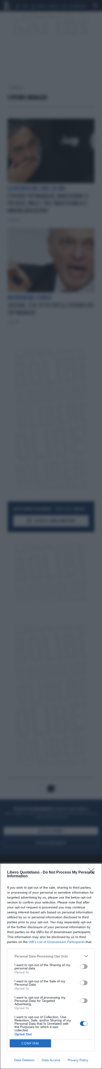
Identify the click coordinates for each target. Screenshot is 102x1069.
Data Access (51, 1060)
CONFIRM (30, 1043)
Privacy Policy (78, 1060)
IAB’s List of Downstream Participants (57, 942)
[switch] (84, 966)
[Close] (92, 872)
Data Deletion (24, 1060)
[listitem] (51, 956)
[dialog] (51, 966)
